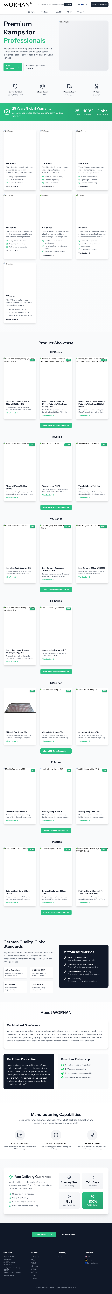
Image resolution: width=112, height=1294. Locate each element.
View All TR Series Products (54, 507)
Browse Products (42, 1234)
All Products (35, 1257)
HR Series (34, 1260)
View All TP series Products (54, 912)
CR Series (34, 1272)
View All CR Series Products (54, 751)
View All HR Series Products (54, 425)
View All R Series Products (54, 830)
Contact (80, 12)
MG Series (34, 1266)
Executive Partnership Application (35, 67)
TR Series (34, 1263)
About (69, 12)
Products (44, 12)
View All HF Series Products (54, 671)
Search (68, 4)
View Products (10, 67)
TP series (34, 1278)
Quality (59, 12)
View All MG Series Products (54, 589)
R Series (33, 1275)
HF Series (34, 1269)
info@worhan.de (9, 1276)
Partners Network (99, 4)
